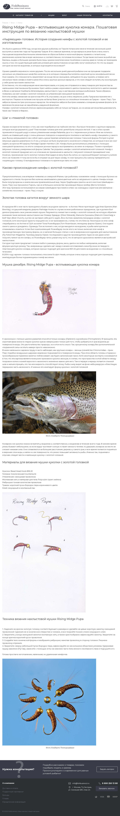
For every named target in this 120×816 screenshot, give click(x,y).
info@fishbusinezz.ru (80, 783)
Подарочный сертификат (13, 792)
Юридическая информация (13, 802)
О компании (8, 783)
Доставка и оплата (10, 788)
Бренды (5, 795)
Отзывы (5, 798)
